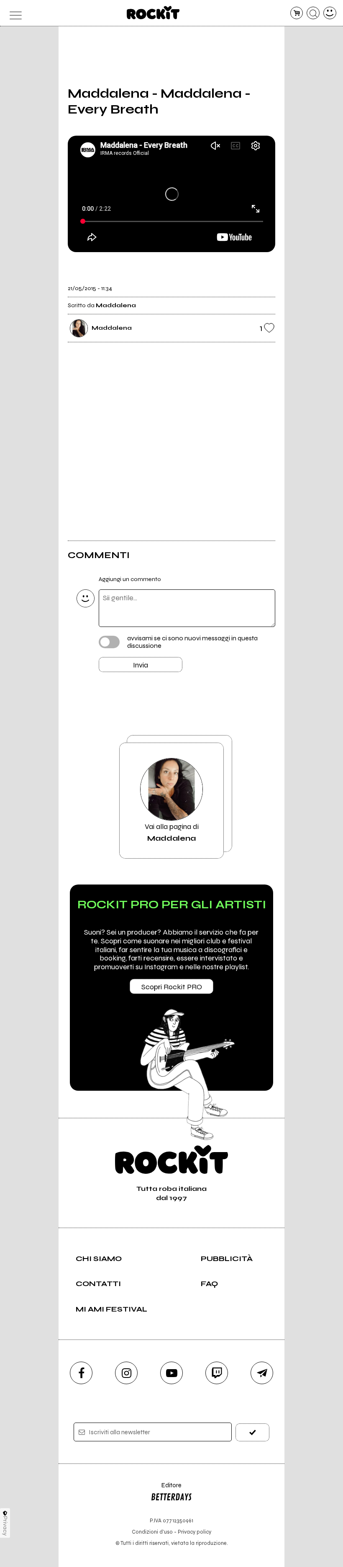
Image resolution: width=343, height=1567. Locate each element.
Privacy (5, 1526)
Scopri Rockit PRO (171, 986)
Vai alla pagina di (172, 832)
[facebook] (81, 1373)
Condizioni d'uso (152, 1532)
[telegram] (262, 1373)
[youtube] (171, 1373)
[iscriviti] (252, 1432)
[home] (153, 12)
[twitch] (216, 1373)
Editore (166, 1489)
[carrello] (296, 13)
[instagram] (126, 1373)
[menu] (13, 13)
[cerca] (313, 13)
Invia (140, 665)
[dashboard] (329, 13)
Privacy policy (194, 1532)
